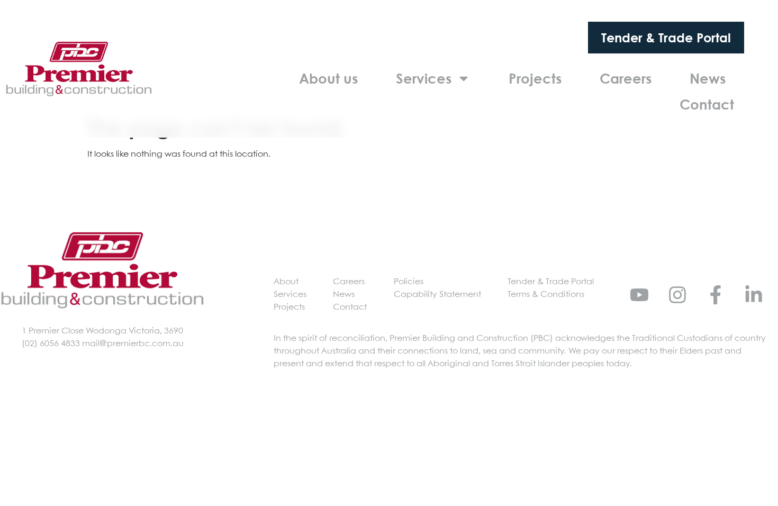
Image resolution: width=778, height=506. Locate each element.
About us (328, 78)
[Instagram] (677, 295)
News (708, 78)
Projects (535, 78)
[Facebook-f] (715, 295)
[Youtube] (639, 295)
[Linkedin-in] (754, 295)
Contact (707, 104)
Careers (626, 78)
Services (423, 78)
